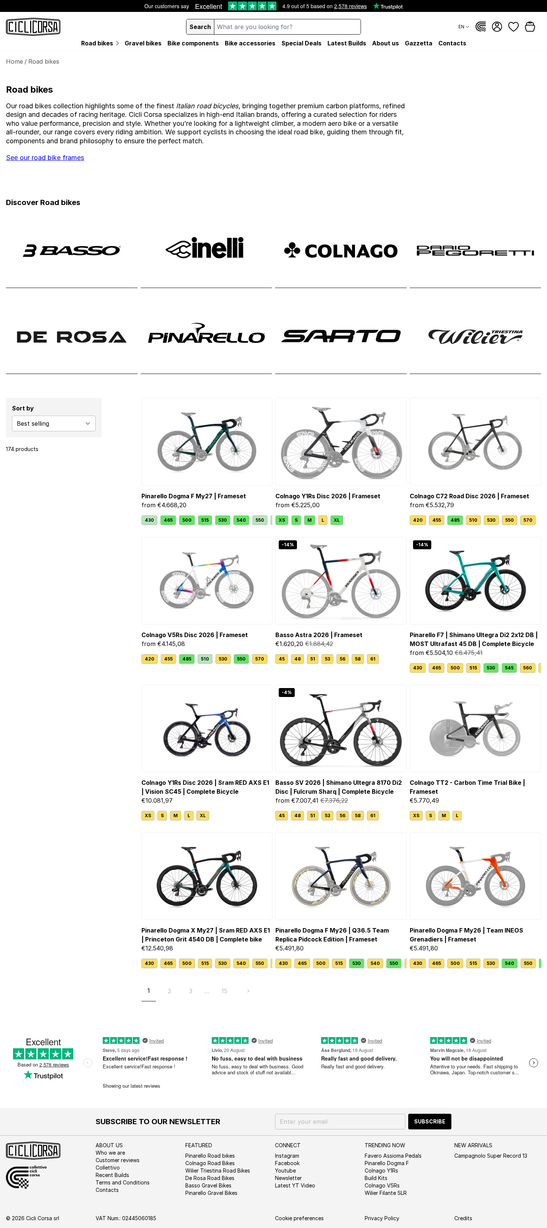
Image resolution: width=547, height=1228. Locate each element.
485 (455, 520)
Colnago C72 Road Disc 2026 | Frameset (469, 496)
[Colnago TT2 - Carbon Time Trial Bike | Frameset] (475, 728)
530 (222, 520)
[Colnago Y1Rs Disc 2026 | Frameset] (341, 441)
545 (509, 668)
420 (418, 520)
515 (205, 520)
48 (297, 659)
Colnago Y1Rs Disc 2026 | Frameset (327, 496)
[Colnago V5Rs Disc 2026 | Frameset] (207, 580)
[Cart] (530, 27)
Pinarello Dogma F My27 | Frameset (193, 496)
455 (436, 520)
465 (168, 520)
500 (187, 520)
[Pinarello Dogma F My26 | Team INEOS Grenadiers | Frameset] (475, 876)
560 (527, 668)
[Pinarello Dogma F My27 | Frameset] (207, 441)
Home (14, 61)
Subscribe (429, 1121)
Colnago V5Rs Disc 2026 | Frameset (194, 635)
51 (312, 659)
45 (282, 659)
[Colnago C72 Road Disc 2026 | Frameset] (475, 441)
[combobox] (287, 26)
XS (282, 520)
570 (528, 520)
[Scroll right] (267, 520)
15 (224, 991)
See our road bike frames (45, 158)
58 (358, 659)
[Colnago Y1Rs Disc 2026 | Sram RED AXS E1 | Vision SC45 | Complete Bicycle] (207, 728)
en (461, 26)
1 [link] (148, 990)
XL (337, 520)
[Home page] (33, 27)
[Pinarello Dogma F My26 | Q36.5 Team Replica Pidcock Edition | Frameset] (341, 876)
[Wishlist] (513, 27)
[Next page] (248, 991)
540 (241, 520)
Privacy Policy (382, 1218)
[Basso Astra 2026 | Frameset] (341, 580)
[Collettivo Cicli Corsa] (481, 27)
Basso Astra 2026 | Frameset (318, 635)
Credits (463, 1218)
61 (372, 659)
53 (327, 659)
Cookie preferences (299, 1218)
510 (473, 520)
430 (149, 520)
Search (200, 27)
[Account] (497, 27)
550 (260, 520)
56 (342, 659)
